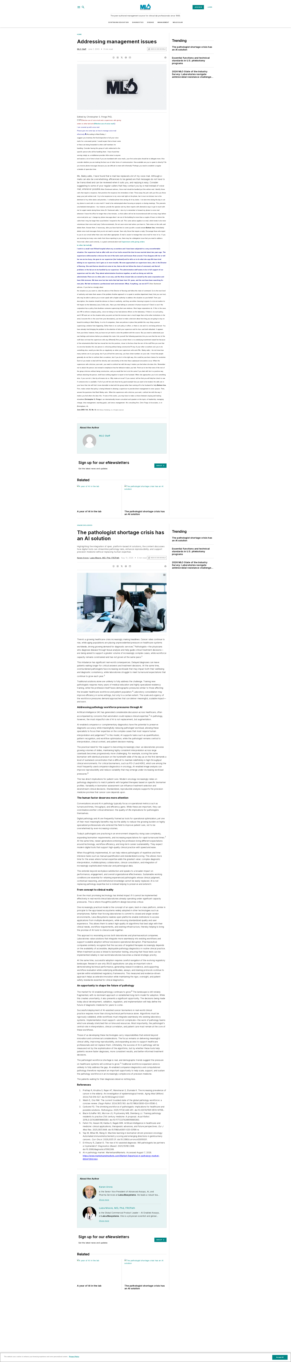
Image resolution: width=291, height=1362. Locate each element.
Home (79, 34)
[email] (130, 57)
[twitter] (122, 57)
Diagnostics (137, 22)
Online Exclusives (84, 525)
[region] (145, 1357)
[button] (78, 7)
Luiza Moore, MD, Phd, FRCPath (104, 558)
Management (163, 22)
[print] (165, 57)
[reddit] (126, 57)
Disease (150, 22)
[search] (83, 7)
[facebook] (113, 57)
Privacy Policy (74, 1356)
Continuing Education (118, 22)
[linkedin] (118, 57)
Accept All (279, 1357)
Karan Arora (82, 558)
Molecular (178, 22)
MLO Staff (81, 49)
